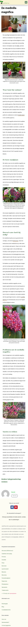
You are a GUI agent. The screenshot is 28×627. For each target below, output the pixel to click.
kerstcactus (15, 240)
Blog (3, 606)
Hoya (3, 562)
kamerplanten (13, 593)
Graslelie (4, 559)
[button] (26, 2)
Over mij (14, 495)
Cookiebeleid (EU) (6, 609)
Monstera (4, 575)
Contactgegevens (6, 625)
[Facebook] (12, 507)
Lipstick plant (5, 569)
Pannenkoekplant (6, 578)
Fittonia (4, 556)
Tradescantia (5, 590)
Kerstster (4, 566)
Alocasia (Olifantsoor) (7, 550)
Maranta (4, 572)
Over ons (4, 619)
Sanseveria (4, 587)
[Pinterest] (16, 507)
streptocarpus (21, 115)
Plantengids (5, 603)
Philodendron (5, 584)
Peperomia (4, 581)
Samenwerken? (5, 622)
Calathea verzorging (7, 553)
